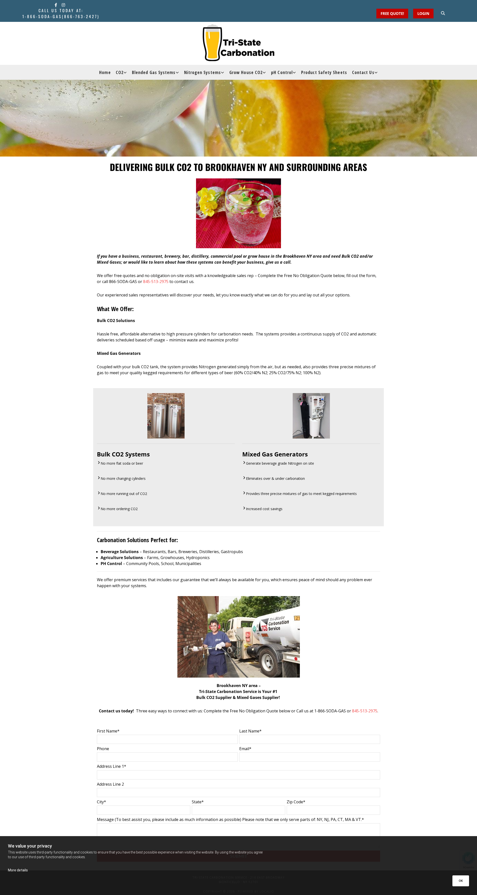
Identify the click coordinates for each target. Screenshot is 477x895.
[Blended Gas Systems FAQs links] (178, 72)
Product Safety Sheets (324, 72)
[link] (121, 72)
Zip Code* (296, 802)
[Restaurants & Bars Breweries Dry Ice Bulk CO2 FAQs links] (125, 72)
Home (105, 72)
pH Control (282, 72)
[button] (423, 13)
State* (198, 802)
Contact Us (363, 72)
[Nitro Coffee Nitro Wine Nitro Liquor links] (223, 72)
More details (18, 870)
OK (461, 881)
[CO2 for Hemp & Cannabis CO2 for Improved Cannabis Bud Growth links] (265, 72)
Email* (245, 748)
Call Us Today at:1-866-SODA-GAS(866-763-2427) (60, 13)
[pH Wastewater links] (295, 72)
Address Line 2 (110, 784)
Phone (103, 748)
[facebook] (56, 5)
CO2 (119, 72)
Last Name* (250, 731)
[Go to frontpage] (238, 42)
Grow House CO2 (246, 72)
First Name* (108, 731)
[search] (443, 13)
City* (101, 802)
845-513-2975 (155, 281)
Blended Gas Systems (154, 72)
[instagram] (63, 5)
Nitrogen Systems (202, 72)
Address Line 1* (111, 766)
